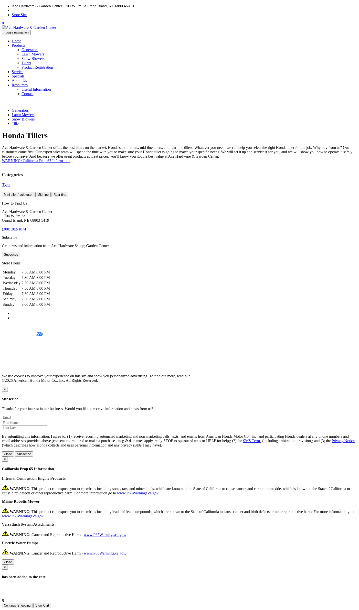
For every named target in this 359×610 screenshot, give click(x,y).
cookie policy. (201, 376)
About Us (19, 80)
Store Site (19, 15)
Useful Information (36, 89)
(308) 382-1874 (24, 10)
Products (18, 45)
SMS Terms (11, 351)
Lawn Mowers (32, 54)
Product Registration (37, 67)
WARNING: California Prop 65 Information (36, 161)
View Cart (42, 605)
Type (6, 185)
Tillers (26, 63)
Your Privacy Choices (19, 334)
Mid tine (43, 194)
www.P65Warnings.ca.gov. (138, 493)
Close (8, 454)
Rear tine (59, 194)
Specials (18, 76)
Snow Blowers (32, 58)
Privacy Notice (13, 326)
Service (17, 72)
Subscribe (11, 254)
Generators (29, 50)
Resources (20, 85)
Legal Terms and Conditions (24, 343)
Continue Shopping (17, 605)
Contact (27, 94)
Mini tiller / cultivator (18, 194)
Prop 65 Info (11, 359)
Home (16, 41)
